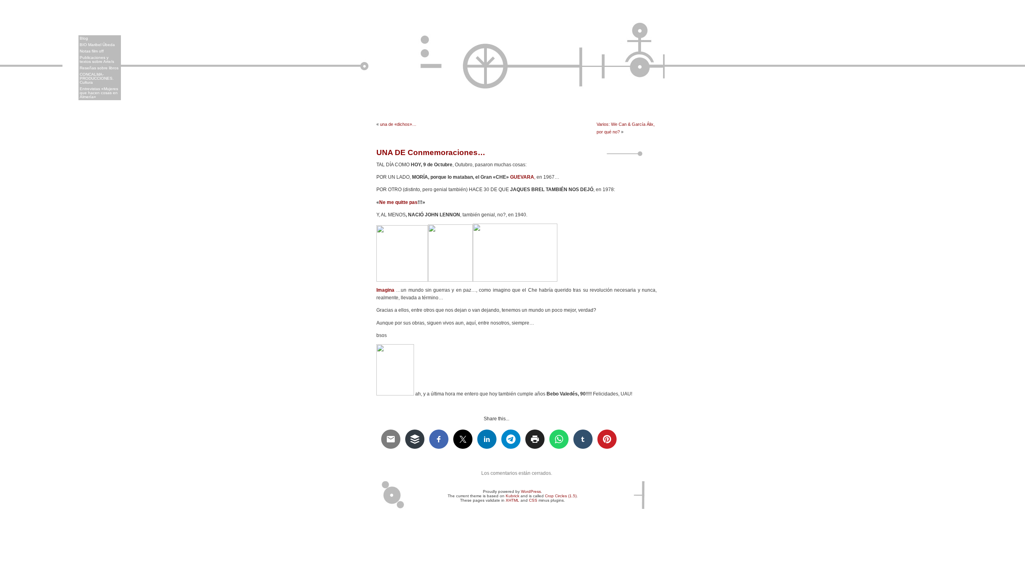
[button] (19, 34)
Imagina (385, 290)
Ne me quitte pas (398, 202)
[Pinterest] (1017, 103)
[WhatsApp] (1017, 69)
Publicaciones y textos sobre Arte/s (97, 59)
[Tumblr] (1017, 114)
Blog (84, 38)
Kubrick (512, 496)
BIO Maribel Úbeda (97, 44)
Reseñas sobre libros (99, 68)
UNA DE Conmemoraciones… (430, 152)
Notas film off (92, 51)
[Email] (1017, 81)
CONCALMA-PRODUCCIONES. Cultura (97, 78)
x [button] (25, 12)
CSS (533, 500)
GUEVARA (522, 177)
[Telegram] (1017, 47)
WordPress (531, 491)
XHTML (512, 500)
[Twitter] (1017, 58)
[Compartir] (1017, 125)
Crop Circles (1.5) (561, 496)
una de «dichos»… (398, 124)
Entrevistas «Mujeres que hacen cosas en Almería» (99, 93)
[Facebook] (1017, 92)
